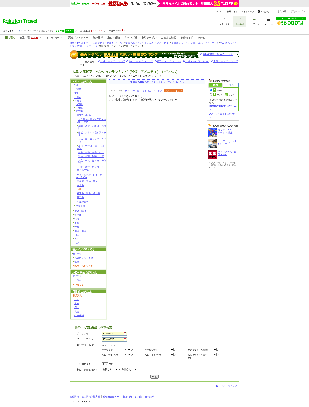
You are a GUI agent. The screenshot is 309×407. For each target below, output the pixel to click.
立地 (133, 91)
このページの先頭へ (229, 386)
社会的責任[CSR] (111, 396)
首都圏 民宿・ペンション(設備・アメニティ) (194, 42)
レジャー (79, 280)
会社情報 (74, 396)
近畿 (76, 227)
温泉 (76, 262)
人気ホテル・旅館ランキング (108, 42)
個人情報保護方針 (91, 396)
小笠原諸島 (83, 201)
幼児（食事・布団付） (198, 350)
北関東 (77, 97)
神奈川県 (80, 206)
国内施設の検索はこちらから (223, 107)
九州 (76, 239)
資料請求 (149, 396)
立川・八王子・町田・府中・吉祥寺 (89, 176)
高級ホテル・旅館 (83, 258)
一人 (76, 299)
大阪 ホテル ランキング (225, 61)
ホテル (220, 90)
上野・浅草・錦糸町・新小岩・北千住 (91, 168)
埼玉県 (79, 104)
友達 (76, 311)
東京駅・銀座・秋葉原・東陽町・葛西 (91, 120)
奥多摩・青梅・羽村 (87, 181)
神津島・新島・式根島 (88, 193)
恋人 (76, 307)
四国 (76, 235)
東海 (76, 223)
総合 (127, 91)
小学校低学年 (151, 350)
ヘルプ (218, 11)
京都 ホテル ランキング (197, 61)
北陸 (76, 219)
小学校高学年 (108, 350)
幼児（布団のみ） (153, 355)
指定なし (77, 254)
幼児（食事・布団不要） (197, 356)
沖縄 (76, 243)
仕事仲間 (79, 315)
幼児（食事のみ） (110, 355)
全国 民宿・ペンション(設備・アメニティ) (147, 42)
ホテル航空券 (225, 95)
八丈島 (80, 185)
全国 (75, 85)
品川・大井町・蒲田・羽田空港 (91, 147)
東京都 (79, 111)
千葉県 (79, 107)
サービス (158, 91)
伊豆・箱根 (80, 210)
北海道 (77, 89)
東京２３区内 (84, 115)
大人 (104, 345)
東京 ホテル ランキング (141, 61)
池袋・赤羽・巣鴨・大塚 (91, 156)
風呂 (150, 91)
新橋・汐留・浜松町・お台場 (91, 127)
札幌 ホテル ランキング (112, 61)
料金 (87, 369)
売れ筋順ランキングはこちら (218, 54)
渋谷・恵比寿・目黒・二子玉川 (91, 140)
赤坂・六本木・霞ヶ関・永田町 (91, 134)
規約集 (138, 396)
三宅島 (80, 197)
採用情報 (127, 396)
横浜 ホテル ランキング (169, 61)
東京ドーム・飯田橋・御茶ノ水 (91, 162)
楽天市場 (282, 11)
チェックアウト (85, 339)
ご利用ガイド (231, 11)
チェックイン (84, 333)
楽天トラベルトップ (80, 42)
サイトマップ (247, 11)
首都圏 (77, 100)
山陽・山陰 (80, 231)
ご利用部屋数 (84, 364)
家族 (76, 303)
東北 (76, 93)
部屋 (139, 91)
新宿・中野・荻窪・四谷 (91, 152)
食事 (144, 91)
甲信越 (77, 215)
